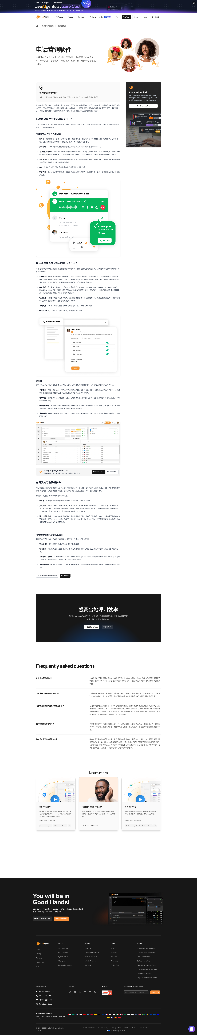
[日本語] (121, 1014)
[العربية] (69, 1014)
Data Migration (63, 952)
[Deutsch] (84, 1014)
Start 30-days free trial (42, 919)
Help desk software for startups (147, 978)
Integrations (40, 962)
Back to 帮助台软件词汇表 (48, 575)
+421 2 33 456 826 (46, 992)
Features (39, 958)
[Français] (106, 1014)
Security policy (103, 1028)
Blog (112, 948)
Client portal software (144, 973)
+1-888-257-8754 (46, 996)
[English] (91, 1014)
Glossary (114, 952)
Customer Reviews (91, 957)
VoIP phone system (143, 957)
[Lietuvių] (125, 1014)
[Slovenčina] (154, 1014)
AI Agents (59, 17)
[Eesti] (99, 1014)
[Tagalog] (112, 1017)
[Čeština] (77, 1014)
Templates (114, 961)
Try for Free (65, 575)
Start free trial (112, 472)
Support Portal (63, 948)
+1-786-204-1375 (45, 1000)
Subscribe (155, 992)
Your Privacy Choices (118, 1031)
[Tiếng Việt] (116, 1017)
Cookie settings (145, 1028)
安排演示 (106, 627)
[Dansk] (80, 1014)
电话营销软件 (61, 26)
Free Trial (126, 17)
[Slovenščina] (158, 1014)
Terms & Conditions (88, 1028)
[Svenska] (108, 1017)
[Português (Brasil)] (143, 1014)
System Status (63, 957)
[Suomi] (103, 1014)
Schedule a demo (61, 919)
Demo (136, 17)
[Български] (73, 1014)
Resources (81, 17)
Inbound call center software (146, 965)
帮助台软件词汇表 (48, 26)
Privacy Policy (116, 1028)
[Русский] (151, 1014)
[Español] (95, 1014)
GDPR (126, 1028)
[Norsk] (136, 1014)
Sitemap (134, 1028)
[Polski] (140, 1014)
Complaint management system (147, 969)
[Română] (147, 1014)
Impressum (88, 965)
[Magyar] (114, 1014)
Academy (114, 957)
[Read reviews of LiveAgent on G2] (107, 992)
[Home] (37, 26)
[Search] (118, 17)
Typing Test (115, 965)
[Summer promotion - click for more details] (98, 6)
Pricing (38, 954)
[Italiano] (117, 1014)
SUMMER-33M (45, 10)
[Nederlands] (132, 1014)
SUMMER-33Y (64, 10)
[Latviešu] (128, 1014)
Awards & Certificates (92, 952)
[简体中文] (119, 1017)
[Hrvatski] (110, 1014)
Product (70, 17)
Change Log (62, 961)
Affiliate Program (90, 961)
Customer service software (146, 952)
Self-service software (144, 961)
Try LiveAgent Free (143, 106)
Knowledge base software (146, 948)
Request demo (98, 472)
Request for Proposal (65, 965)
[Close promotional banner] (194, 3)
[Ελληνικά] (88, 1014)
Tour (37, 966)
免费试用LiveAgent (91, 627)
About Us (88, 948)
